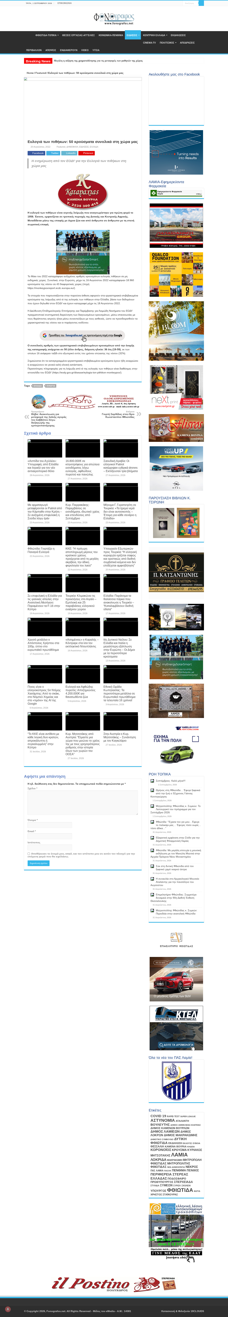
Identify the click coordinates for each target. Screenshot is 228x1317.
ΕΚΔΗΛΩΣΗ (175, 1143)
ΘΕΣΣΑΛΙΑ (157, 1146)
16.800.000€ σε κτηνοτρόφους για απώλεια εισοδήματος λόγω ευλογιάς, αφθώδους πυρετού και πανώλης (82, 467)
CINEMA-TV (149, 42)
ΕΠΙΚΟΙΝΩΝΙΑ (65, 3)
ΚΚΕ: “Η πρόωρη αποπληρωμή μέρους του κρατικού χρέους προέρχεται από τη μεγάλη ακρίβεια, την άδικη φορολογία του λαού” (82, 557)
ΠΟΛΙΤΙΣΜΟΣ (167, 42)
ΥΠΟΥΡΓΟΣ (158, 1190)
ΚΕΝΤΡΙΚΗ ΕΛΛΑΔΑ (154, 35)
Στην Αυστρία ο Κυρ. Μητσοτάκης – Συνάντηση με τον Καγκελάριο (119, 737)
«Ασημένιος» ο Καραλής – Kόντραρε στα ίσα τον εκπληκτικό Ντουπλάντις (82, 643)
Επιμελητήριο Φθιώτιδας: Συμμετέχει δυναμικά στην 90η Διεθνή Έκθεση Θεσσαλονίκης (173, 897)
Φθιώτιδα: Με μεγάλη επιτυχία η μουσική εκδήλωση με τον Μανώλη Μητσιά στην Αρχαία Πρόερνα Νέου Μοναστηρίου (176, 853)
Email (32, 831)
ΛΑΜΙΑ (179, 1155)
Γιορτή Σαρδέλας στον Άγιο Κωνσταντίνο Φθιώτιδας (118, 414)
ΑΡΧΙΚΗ (28, 35)
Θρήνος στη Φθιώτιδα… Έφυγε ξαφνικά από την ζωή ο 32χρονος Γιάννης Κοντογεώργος (175, 793)
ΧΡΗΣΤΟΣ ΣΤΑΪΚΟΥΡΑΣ (164, 1194)
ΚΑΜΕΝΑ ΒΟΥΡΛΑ (175, 1146)
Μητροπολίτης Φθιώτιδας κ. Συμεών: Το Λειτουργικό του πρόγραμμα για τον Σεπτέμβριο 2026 (176, 809)
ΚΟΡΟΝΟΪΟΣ (161, 1150)
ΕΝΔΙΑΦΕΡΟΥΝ (68, 50)
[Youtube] (176, 3)
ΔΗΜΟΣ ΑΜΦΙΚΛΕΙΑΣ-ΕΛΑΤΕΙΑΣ (185, 1125)
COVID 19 (158, 1116)
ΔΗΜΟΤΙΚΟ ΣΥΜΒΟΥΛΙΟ (162, 1139)
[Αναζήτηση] (201, 3)
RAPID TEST (173, 1116)
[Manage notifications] (8, 1309)
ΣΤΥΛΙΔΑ (155, 1185)
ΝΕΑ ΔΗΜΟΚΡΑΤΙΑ (176, 1167)
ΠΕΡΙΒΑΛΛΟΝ (34, 50)
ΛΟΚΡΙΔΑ (158, 1160)
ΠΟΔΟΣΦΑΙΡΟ (177, 1178)
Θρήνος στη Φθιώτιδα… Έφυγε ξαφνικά (75, 60)
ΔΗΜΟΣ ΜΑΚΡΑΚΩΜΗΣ (180, 1135)
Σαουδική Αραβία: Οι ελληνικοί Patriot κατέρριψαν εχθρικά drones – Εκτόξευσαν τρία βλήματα (120, 466)
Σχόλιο (32, 788)
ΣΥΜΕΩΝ (166, 1185)
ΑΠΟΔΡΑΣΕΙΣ (187, 42)
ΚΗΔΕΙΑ (191, 1147)
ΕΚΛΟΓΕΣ (187, 1143)
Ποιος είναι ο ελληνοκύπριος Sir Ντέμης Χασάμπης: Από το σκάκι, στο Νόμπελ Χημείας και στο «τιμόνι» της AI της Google (44, 695)
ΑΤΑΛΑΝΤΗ (182, 1120)
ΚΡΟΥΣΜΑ (179, 1150)
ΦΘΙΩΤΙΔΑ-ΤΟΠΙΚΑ (45, 35)
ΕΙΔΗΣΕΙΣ (132, 35)
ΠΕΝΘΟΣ (193, 1170)
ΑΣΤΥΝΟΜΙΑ (163, 1120)
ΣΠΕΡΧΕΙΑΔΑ (183, 1181)
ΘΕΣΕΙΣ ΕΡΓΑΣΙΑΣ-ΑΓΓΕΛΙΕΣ (78, 35)
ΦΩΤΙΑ (197, 1191)
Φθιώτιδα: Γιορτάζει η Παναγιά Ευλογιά (41, 550)
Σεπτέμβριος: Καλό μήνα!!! (170, 780)
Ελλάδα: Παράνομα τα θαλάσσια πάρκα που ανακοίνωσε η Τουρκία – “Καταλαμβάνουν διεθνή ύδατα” (118, 602)
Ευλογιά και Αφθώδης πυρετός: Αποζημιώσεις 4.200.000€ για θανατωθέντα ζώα (80, 691)
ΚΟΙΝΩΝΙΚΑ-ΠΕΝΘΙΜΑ (111, 35)
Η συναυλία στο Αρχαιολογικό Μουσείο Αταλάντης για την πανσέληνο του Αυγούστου (175, 882)
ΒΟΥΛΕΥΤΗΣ (160, 1124)
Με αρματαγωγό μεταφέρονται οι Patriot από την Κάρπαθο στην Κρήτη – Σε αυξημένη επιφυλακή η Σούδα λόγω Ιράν (45, 511)
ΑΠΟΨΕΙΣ (50, 50)
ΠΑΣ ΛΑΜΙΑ (157, 1170)
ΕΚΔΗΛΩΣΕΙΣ (178, 35)
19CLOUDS (197, 1311)
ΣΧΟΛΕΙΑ (186, 1185)
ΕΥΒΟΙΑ (196, 1143)
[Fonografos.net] (114, 18)
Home (30, 72)
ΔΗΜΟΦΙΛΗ (72, 147)
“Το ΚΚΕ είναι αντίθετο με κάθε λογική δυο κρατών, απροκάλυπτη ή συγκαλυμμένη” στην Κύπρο (43, 740)
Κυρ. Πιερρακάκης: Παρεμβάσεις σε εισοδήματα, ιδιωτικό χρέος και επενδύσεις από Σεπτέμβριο (83, 511)
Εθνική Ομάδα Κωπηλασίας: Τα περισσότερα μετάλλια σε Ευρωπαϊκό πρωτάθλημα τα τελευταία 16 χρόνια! (119, 693)
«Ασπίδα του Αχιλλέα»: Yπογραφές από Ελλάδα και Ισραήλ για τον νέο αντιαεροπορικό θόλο (43, 466)
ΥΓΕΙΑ (95, 50)
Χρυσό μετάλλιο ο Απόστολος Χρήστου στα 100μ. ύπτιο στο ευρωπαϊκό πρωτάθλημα (43, 644)
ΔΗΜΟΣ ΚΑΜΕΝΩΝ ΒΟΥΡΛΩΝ (170, 1128)
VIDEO (85, 50)
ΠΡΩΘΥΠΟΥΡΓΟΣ (162, 1182)
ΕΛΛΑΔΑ (94, 147)
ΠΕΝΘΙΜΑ (179, 1170)
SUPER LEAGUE (188, 1116)
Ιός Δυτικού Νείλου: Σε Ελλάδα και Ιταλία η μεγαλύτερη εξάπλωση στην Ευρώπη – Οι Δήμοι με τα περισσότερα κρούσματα (119, 648)
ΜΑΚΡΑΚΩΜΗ (174, 1160)
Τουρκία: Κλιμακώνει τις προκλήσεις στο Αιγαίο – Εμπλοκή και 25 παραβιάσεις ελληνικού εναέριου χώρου (81, 602)
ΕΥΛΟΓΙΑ (51, 386)
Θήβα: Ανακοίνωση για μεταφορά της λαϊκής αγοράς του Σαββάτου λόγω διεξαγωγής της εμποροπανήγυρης (48, 419)
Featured (40, 72)
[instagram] (180, 3)
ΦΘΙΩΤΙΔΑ (180, 1190)
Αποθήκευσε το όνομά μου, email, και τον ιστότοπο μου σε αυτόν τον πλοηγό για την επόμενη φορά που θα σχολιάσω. (81, 855)
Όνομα (33, 820)
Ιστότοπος (34, 842)
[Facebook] (173, 3)
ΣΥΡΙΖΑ (177, 1185)
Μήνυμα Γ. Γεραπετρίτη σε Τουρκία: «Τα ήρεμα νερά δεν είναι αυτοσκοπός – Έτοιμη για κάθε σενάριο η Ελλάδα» (119, 511)
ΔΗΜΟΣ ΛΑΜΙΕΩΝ (165, 1131)
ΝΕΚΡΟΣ (192, 1167)
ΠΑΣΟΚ (167, 1171)
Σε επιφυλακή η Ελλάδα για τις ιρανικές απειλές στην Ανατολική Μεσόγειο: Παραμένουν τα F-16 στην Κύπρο (45, 602)
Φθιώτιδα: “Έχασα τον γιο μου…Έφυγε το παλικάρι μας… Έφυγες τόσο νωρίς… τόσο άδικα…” (176, 825)
